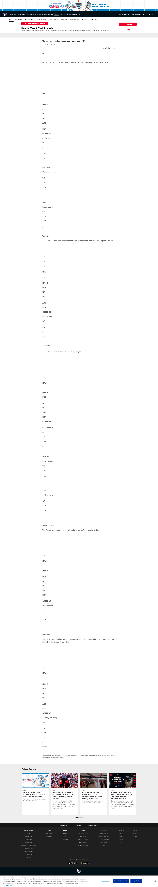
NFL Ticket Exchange (103, 839)
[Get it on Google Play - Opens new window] (85, 864)
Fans (65, 836)
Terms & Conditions (28, 851)
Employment (28, 836)
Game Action (65, 839)
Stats (121, 842)
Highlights (134, 836)
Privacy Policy (28, 839)
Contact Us (28, 833)
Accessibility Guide (83, 833)
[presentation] (135, 818)
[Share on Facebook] (102, 49)
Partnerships (28, 842)
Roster (120, 833)
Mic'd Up (135, 833)
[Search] (120, 14)
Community (65, 833)
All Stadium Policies (83, 845)
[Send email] (109, 49)
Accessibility (29, 854)
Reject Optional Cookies (121, 881)
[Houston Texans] (79, 871)
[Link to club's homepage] (5, 14)
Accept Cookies (136, 881)
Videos (135, 830)
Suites (103, 845)
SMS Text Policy (29, 848)
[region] (79, 881)
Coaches (121, 839)
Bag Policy (83, 836)
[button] (76, 817)
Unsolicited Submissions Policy (28, 845)
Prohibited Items (83, 842)
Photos (65, 830)
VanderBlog (49, 836)
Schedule (120, 836)
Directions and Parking (83, 839)
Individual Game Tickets (103, 836)
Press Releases (49, 833)
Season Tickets (103, 842)
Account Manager (103, 833)
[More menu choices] (79, 14)
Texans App (28, 857)
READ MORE (128, 24)
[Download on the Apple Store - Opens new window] (72, 863)
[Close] (128, 29)
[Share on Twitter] (105, 49)
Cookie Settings (105, 881)
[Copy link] (113, 48)
